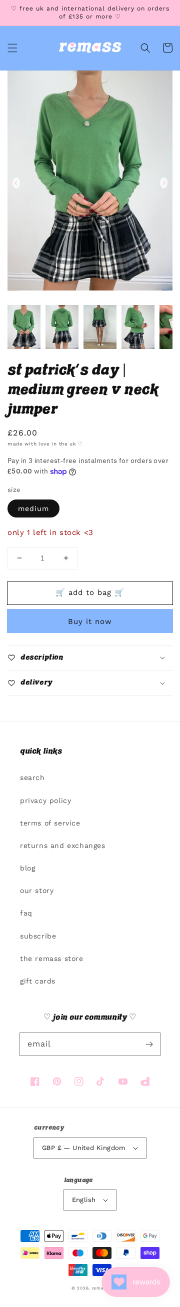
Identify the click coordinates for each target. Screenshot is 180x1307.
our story (37, 890)
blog (27, 868)
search (32, 778)
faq (26, 913)
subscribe (38, 936)
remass (100, 1288)
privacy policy (45, 800)
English (84, 1200)
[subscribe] (149, 1044)
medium (33, 508)
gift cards (38, 981)
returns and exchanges (63, 846)
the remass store (52, 958)
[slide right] (164, 183)
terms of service (50, 823)
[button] (13, 48)
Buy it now (90, 621)
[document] (90, 182)
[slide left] (16, 183)
